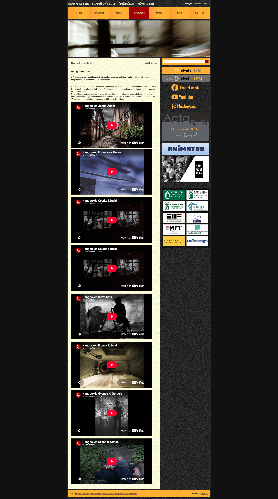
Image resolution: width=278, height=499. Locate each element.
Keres (207, 61)
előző (147, 63)
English (206, 4)
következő (154, 63)
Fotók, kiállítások (87, 63)
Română (197, 4)
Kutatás (159, 13)
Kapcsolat (199, 13)
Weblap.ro (204, 494)
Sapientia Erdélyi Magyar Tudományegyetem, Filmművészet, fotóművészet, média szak (139, 4)
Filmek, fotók (139, 13)
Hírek (179, 13)
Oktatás (119, 13)
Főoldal (79, 13)
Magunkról (99, 13)
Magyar (188, 4)
